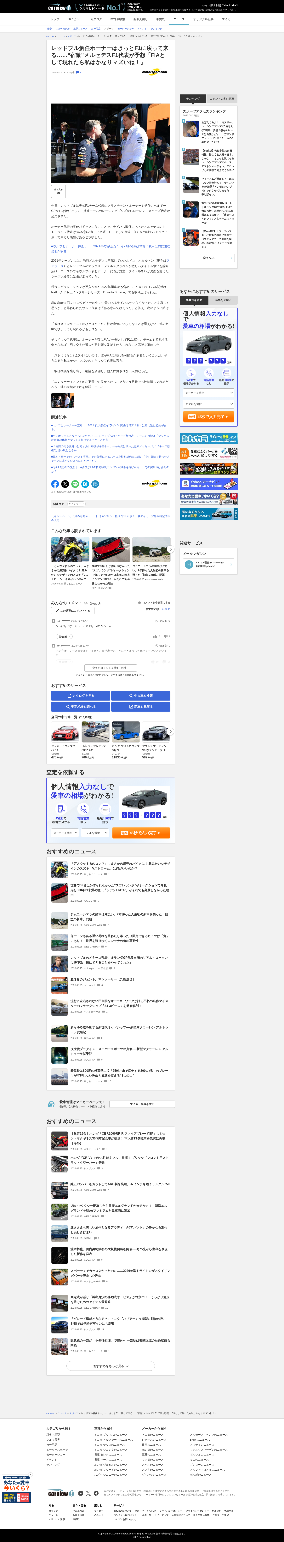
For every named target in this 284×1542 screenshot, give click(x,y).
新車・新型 (53, 1434)
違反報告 (164, 621)
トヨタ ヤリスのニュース (109, 1444)
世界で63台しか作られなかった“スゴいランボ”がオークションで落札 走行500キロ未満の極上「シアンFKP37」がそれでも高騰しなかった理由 (111, 575)
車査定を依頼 (194, 300)
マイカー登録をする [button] (142, 1104)
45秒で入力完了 (143, 833)
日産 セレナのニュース (108, 1454)
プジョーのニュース (202, 1464)
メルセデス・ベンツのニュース (209, 1434)
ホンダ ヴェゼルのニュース (111, 1464)
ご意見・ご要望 (221, 1515)
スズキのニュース (153, 1469)
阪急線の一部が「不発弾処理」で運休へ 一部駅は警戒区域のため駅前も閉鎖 (120, 1343)
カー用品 (51, 1444)
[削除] (30, 1474)
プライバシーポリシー (171, 1510)
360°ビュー (75, 19)
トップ (55, 19)
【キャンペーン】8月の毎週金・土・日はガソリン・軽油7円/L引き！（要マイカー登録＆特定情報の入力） (110, 518)
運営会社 (139, 1510)
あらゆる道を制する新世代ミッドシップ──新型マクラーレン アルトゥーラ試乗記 (119, 1030)
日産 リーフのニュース (108, 1459)
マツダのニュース (153, 1459)
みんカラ (99, 1515)
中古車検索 (118, 19)
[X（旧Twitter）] (88, 1493)
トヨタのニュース (153, 1434)
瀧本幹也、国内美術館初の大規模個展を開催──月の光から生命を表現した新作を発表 (119, 1251)
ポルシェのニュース (202, 1454)
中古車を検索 (143, 695)
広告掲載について (181, 1515)
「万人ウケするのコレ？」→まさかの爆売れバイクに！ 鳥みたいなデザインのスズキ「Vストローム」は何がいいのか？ (70, 573)
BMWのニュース (200, 1439)
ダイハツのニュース (154, 1474)
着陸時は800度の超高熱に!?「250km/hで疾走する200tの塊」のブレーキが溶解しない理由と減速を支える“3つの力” (119, 1073)
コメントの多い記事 (222, 98)
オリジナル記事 (203, 19)
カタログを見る (83, 695)
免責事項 (229, 1510)
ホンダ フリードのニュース (111, 1469)
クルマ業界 (53, 1439)
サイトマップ (161, 1515)
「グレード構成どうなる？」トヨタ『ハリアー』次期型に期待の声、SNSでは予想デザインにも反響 (118, 1321)
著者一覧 (146, 1515)
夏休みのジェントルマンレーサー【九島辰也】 (103, 979)
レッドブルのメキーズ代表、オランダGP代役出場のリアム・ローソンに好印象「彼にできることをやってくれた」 (119, 960)
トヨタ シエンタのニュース (111, 1449)
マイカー (227, 19)
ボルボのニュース (201, 1474)
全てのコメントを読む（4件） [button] (110, 667)
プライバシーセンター (197, 1510)
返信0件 (63, 636)
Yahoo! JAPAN (230, 5)
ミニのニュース (199, 1459)
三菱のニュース (151, 1454)
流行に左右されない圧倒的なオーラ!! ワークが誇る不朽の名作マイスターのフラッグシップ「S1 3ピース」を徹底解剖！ (119, 1003)
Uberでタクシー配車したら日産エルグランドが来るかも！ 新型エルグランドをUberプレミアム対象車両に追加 (119, 1208)
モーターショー (55, 1454)
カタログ (96, 19)
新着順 (166, 609)
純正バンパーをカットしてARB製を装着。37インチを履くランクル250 (120, 1184)
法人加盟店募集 (201, 1515)
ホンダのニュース (153, 1449)
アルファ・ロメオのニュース (207, 1469)
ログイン (205, 5)
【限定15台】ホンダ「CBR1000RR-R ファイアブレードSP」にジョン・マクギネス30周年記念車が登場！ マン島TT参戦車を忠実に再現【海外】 (118, 1138)
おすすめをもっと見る (108, 1366)
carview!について (123, 1510)
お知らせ (151, 1510)
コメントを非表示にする (156, 602)
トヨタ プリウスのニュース (111, 1434)
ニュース (179, 19)
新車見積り (140, 19)
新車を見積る (143, 706)
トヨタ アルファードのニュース (113, 1439)
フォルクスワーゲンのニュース (209, 1449)
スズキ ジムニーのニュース (111, 1474)
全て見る (58, 191)
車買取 (160, 19)
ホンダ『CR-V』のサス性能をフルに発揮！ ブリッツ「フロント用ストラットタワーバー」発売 (120, 1160)
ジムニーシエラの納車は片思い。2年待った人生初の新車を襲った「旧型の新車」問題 (150, 570)
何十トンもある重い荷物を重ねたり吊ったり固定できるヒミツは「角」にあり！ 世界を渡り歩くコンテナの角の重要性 (120, 938)
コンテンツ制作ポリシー (126, 1515)
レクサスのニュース (154, 1439)
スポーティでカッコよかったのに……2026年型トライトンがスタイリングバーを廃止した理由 (120, 1273)
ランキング (193, 98)
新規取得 (215, 5)
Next (170, 549)
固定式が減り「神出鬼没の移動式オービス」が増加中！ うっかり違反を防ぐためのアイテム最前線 (120, 1299)
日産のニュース (151, 1444)
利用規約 (216, 1510)
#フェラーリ (76, 503)
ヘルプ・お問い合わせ (125, 1519)
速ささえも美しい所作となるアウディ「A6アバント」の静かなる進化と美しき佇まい (119, 1230)
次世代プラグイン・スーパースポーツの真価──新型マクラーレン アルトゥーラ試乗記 (119, 1051)
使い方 (97, 603)
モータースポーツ (57, 1449)
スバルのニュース (153, 1464)
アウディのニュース (202, 1444)
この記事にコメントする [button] (75, 610)
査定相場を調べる (83, 706)
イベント (51, 1459)
